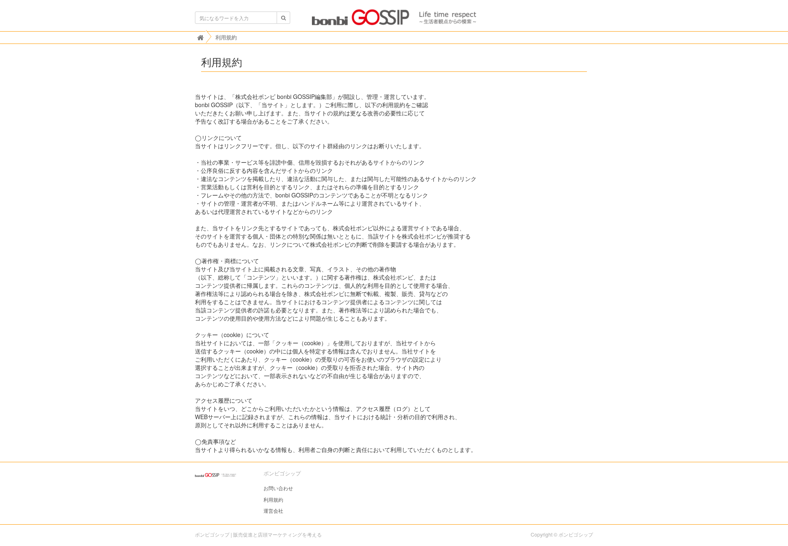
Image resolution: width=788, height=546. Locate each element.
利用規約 (273, 499)
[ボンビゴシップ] (394, 19)
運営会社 (273, 510)
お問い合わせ (278, 487)
